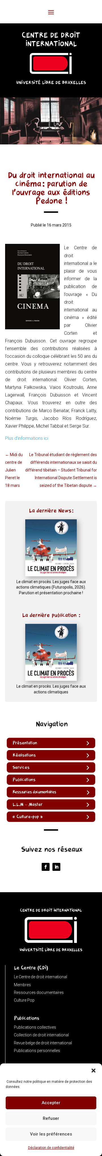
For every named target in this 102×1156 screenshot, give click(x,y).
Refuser (51, 1118)
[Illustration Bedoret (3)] (51, 143)
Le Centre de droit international (40, 977)
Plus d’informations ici (26, 438)
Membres (22, 985)
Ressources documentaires (39, 992)
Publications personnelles (37, 1050)
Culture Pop (24, 1000)
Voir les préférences (51, 1134)
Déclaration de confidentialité (51, 1148)
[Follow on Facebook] (46, 867)
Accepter (51, 1102)
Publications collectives (35, 1027)
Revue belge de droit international (43, 1043)
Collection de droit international (41, 1035)
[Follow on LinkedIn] (56, 867)
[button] (93, 1070)
